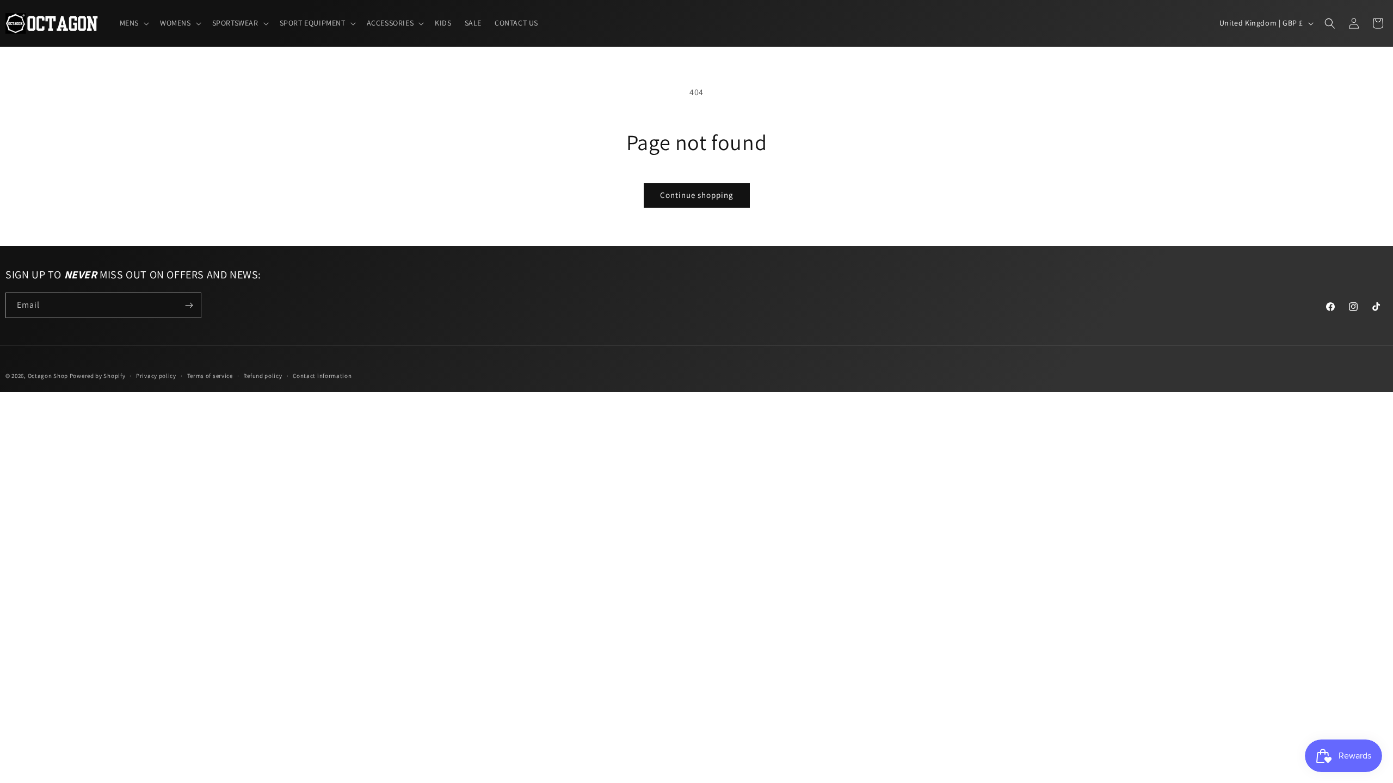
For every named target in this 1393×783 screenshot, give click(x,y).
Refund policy (262, 376)
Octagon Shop (49, 376)
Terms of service (210, 376)
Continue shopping (697, 195)
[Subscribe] (189, 305)
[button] (133, 22)
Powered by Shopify (98, 376)
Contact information (322, 376)
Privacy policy (156, 376)
